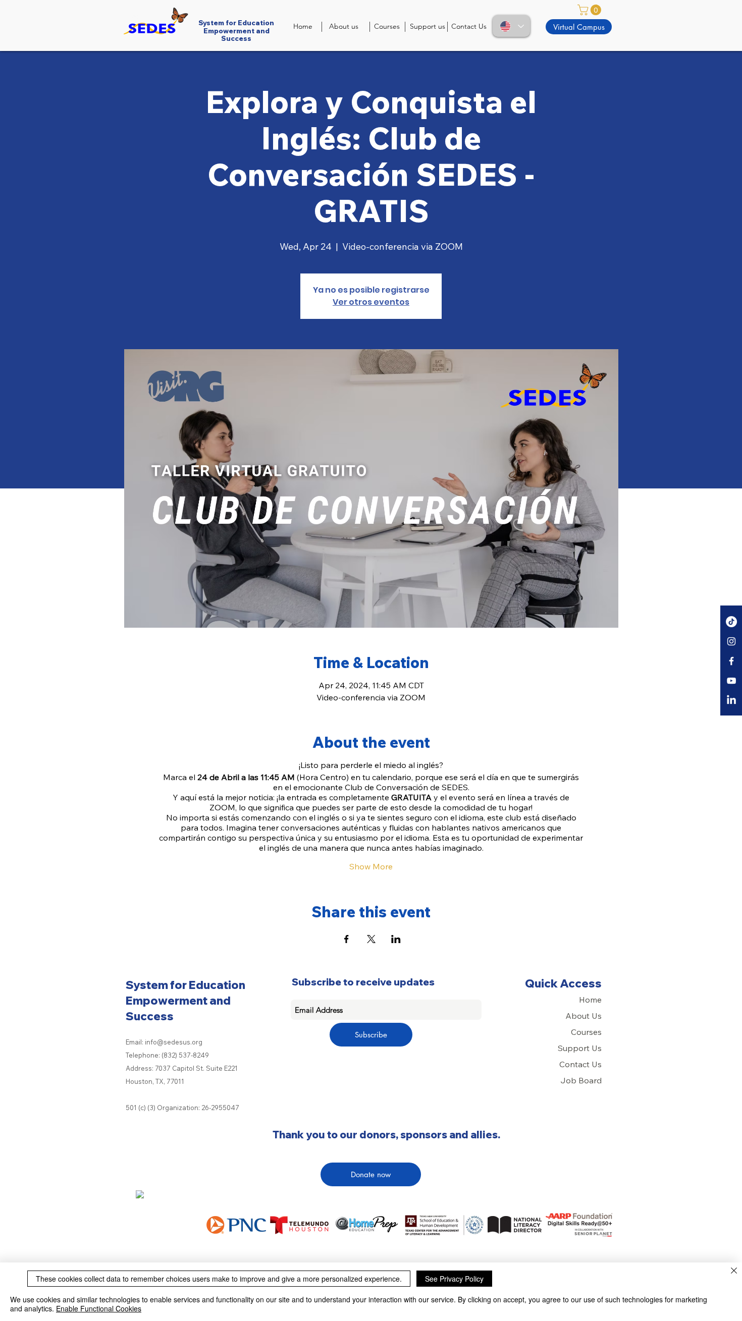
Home (590, 1000)
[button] (590, 10)
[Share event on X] (371, 939)
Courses (586, 1032)
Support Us (580, 1048)
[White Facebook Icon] (731, 661)
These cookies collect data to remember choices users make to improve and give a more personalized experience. (219, 1279)
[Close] (734, 1271)
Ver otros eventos (371, 302)
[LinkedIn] (731, 700)
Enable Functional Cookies (98, 1308)
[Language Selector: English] (511, 26)
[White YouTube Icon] (731, 680)
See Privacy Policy (454, 1279)
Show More (371, 866)
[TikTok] (731, 621)
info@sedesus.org (173, 1042)
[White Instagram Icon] (731, 641)
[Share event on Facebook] (346, 939)
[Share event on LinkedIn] (396, 939)
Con (567, 1064)
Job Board (581, 1080)
